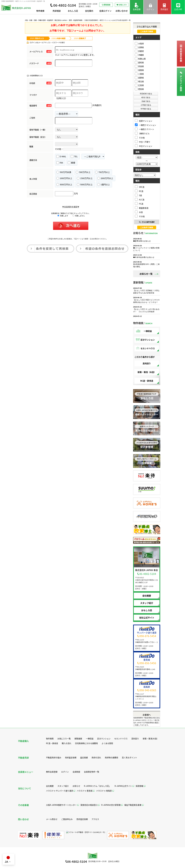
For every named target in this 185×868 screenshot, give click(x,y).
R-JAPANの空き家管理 (111, 805)
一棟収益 (148, 331)
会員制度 (76, 771)
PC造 (141, 203)
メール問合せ (51, 819)
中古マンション (145, 146)
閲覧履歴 (107, 5)
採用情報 (139, 786)
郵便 (73, 162)
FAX (61, 162)
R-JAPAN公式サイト (123, 786)
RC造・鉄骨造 (146, 380)
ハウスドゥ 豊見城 (84, 790)
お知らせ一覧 (145, 273)
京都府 (141, 51)
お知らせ (76, 786)
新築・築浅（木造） (147, 372)
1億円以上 (105, 184)
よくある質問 (107, 743)
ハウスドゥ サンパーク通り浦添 (59, 790)
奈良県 (141, 66)
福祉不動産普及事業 (132, 805)
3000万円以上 (66, 184)
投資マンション (145, 120)
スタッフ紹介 (146, 603)
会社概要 (146, 595)
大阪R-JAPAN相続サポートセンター (61, 805)
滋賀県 (141, 70)
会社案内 (89, 11)
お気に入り (123, 5)
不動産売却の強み (53, 757)
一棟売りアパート (146, 129)
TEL (76, 156)
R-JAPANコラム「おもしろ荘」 (97, 786)
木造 (141, 212)
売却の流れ (96, 757)
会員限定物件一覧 (91, 771)
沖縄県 (141, 55)
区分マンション (148, 339)
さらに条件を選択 (148, 222)
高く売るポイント (129, 757)
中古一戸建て (144, 141)
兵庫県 (141, 47)
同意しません (80, 216)
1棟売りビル (144, 133)
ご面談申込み (67, 819)
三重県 (141, 73)
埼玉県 (141, 81)
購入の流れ (66, 743)
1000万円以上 (66, 178)
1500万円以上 (86, 178)
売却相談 (57, 11)
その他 (142, 137)
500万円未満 (65, 172)
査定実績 (84, 757)
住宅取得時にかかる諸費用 (86, 743)
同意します (64, 216)
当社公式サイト (146, 617)
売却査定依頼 (181, 55)
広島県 (141, 85)
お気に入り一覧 (64, 738)
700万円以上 (104, 172)
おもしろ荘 (73, 11)
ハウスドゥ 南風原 (104, 790)
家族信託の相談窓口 (89, 805)
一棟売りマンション (147, 125)
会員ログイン (105, 11)
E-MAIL (63, 156)
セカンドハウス (148, 348)
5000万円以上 (86, 184)
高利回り (147, 363)
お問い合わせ (122, 11)
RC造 (141, 191)
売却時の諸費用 (111, 757)
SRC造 (141, 187)
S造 (140, 195)
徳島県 (141, 89)
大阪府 (141, 43)
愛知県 (141, 62)
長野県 (141, 77)
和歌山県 (142, 58)
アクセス (95, 819)
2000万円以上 (107, 178)
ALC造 (141, 199)
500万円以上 (84, 172)
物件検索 (40, 11)
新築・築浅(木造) (150, 738)
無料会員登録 (51, 771)
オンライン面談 (181, 83)
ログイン (65, 771)
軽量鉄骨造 (143, 208)
